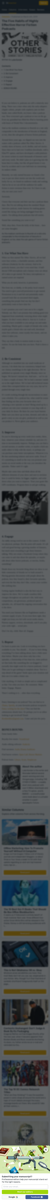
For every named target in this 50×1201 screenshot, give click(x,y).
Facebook (35, 1197)
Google (12, 1197)
